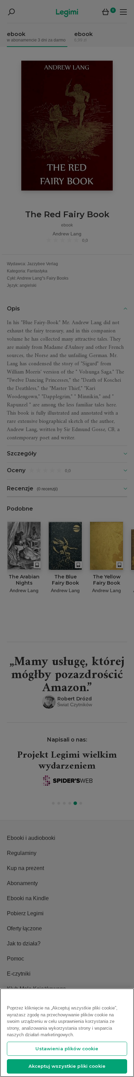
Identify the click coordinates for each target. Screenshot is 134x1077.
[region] (67, 1032)
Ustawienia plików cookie (66, 1048)
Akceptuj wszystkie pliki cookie (67, 1066)
